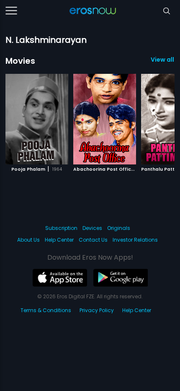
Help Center (59, 239)
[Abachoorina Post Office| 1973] (104, 119)
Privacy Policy (97, 310)
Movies (20, 61)
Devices (92, 228)
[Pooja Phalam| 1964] (36, 119)
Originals (118, 228)
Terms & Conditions (46, 310)
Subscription (61, 228)
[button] (155, 117)
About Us (28, 239)
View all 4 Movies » (163, 59)
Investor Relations (135, 239)
